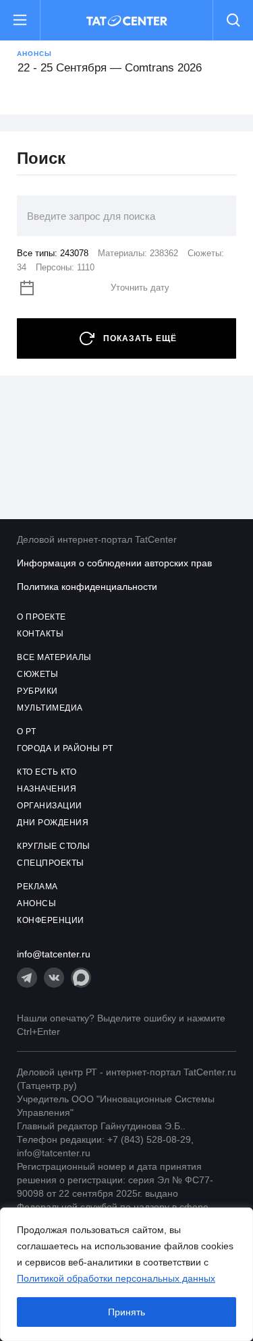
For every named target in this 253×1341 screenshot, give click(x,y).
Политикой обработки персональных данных (116, 1278)
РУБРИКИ (37, 691)
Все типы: (52, 253)
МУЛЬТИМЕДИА (50, 708)
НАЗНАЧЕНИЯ (46, 789)
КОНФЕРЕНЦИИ (50, 920)
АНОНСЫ (36, 903)
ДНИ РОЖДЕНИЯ (52, 822)
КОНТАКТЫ (40, 633)
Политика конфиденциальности (87, 586)
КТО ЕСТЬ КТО (46, 772)
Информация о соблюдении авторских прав (114, 563)
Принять (126, 1312)
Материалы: (138, 253)
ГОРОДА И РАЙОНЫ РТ (65, 748)
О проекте (41, 617)
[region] (126, 1274)
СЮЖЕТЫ (37, 674)
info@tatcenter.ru (53, 954)
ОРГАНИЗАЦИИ (49, 805)
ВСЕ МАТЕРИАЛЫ (54, 657)
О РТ (26, 731)
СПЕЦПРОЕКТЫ (50, 863)
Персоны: (65, 267)
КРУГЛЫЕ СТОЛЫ (53, 846)
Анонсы (34, 53)
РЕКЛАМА (37, 886)
